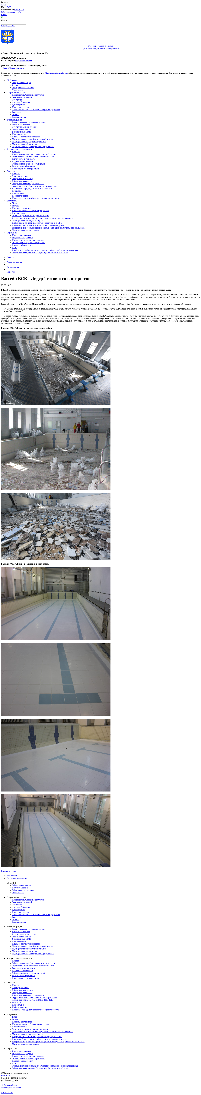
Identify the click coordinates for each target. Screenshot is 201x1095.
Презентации (18, 193)
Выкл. (21, 9)
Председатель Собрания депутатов (28, 95)
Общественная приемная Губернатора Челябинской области (40, 252)
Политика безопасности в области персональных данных (39, 225)
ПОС (14, 247)
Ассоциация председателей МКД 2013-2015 (32, 188)
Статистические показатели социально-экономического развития (42, 218)
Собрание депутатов (16, 92)
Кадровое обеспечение (22, 161)
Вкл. (16, 9)
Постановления (19, 213)
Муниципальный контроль (24, 144)
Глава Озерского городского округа (28, 122)
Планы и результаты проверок (26, 137)
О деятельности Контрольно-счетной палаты (33, 156)
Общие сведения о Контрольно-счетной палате (34, 154)
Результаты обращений (22, 237)
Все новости (12, 876)
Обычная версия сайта (11, 12)
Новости (16, 151)
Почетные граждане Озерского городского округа (35, 198)
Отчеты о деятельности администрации (30, 215)
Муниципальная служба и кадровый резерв (32, 139)
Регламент (17, 112)
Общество (11, 171)
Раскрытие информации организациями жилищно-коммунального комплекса (48, 228)
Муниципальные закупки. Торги (27, 220)
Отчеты (15, 114)
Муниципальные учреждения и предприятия (33, 146)
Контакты (5, 1075)
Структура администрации (24, 127)
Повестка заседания (21, 107)
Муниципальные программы (25, 230)
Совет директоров (20, 176)
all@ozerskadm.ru (23, 60)
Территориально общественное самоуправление (34, 186)
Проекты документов (22, 208)
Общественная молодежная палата (28, 183)
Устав (14, 203)
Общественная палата (22, 181)
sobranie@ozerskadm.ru (12, 68)
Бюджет (15, 205)
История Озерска (20, 85)
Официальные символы (23, 87)
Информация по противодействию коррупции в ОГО (37, 223)
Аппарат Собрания (21, 102)
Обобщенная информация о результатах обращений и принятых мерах (45, 250)
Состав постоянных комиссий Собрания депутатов (36, 109)
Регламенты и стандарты (23, 159)
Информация (13, 267)
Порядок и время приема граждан (28, 240)
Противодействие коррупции (26, 169)
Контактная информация (23, 166)
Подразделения (19, 134)
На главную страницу (17, 878)
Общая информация (21, 82)
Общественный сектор (22, 178)
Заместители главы (21, 124)
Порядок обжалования (22, 245)
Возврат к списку (9, 871)
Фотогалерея (18, 90)
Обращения (12, 233)
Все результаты (8, 25)
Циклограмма (18, 105)
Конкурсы (16, 191)
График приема (19, 117)
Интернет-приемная (21, 235)
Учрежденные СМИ (21, 132)
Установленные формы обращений (28, 242)
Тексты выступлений (22, 97)
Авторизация (7, 1092)
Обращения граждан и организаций (29, 164)
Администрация (14, 119)
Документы (12, 201)
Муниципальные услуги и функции (29, 141)
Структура (17, 100)
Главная (10, 257)
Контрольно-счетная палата (19, 149)
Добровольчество (20, 196)
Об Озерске (12, 80)
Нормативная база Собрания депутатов (30, 210)
